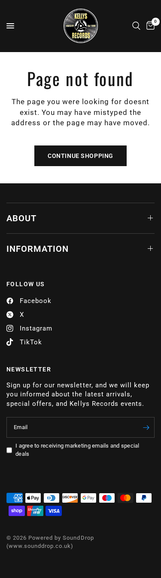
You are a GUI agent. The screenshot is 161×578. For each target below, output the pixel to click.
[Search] (136, 26)
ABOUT (21, 218)
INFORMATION (37, 249)
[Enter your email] (146, 427)
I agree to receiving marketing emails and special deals (77, 449)
